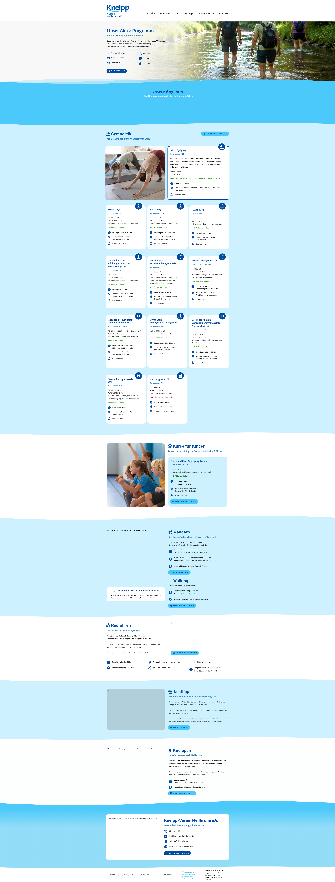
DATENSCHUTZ (167, 875)
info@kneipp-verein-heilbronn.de (181, 836)
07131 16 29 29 (174, 831)
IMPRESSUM (145, 875)
